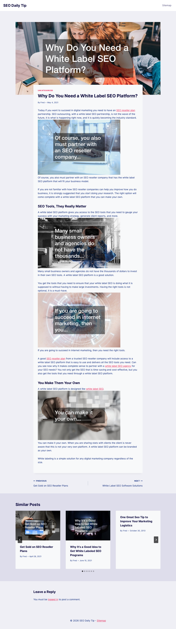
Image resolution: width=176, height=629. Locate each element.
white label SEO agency (118, 366)
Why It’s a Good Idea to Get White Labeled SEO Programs (85, 551)
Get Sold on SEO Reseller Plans (50, 483)
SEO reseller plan (125, 110)
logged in (53, 599)
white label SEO (94, 388)
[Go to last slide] (20, 539)
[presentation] (38, 525)
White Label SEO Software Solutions (122, 483)
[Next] (156, 539)
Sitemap (166, 5)
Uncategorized (45, 90)
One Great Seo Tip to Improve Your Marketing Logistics (136, 521)
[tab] (82, 571)
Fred (43, 102)
